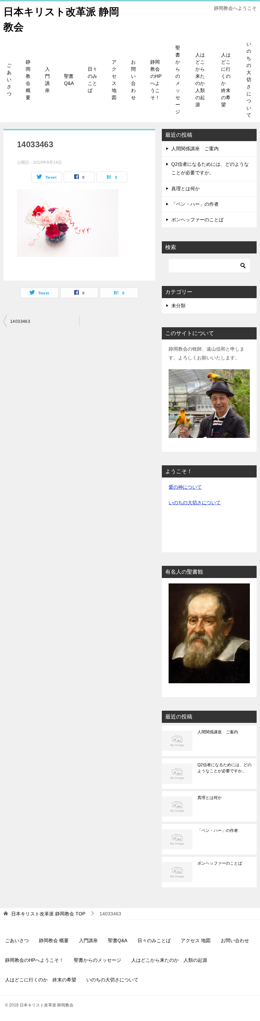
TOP (48, 913)
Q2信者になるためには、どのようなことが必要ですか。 (224, 767)
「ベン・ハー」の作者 (195, 204)
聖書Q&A (69, 79)
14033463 (20, 321)
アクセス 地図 (114, 79)
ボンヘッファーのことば (197, 219)
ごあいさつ (9, 79)
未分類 (178, 305)
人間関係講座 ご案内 (195, 148)
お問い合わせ (133, 79)
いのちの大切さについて (248, 79)
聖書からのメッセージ (177, 79)
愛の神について (185, 487)
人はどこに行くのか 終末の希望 (226, 79)
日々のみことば (92, 79)
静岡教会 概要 (28, 79)
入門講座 (47, 79)
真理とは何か (185, 188)
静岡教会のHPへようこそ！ (155, 79)
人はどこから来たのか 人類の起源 (202, 79)
